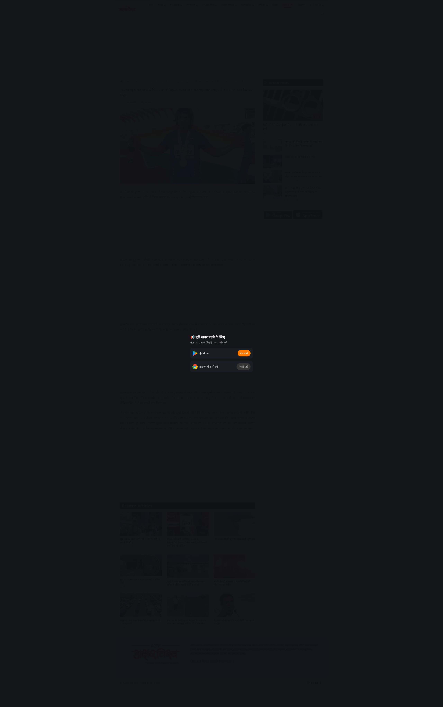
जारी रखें (243, 367)
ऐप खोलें (244, 353)
